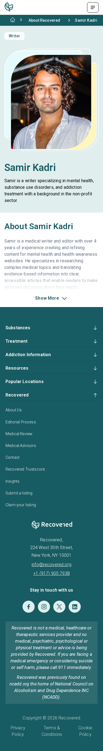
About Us (13, 410)
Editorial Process (20, 422)
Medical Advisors (20, 445)
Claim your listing (20, 505)
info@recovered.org (51, 564)
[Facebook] (29, 607)
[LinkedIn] (75, 607)
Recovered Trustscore (25, 469)
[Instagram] (44, 607)
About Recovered (44, 20)
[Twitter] (59, 607)
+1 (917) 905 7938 (51, 573)
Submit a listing (19, 493)
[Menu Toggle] (93, 7)
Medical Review (18, 434)
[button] (51, 298)
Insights (12, 481)
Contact (12, 457)
